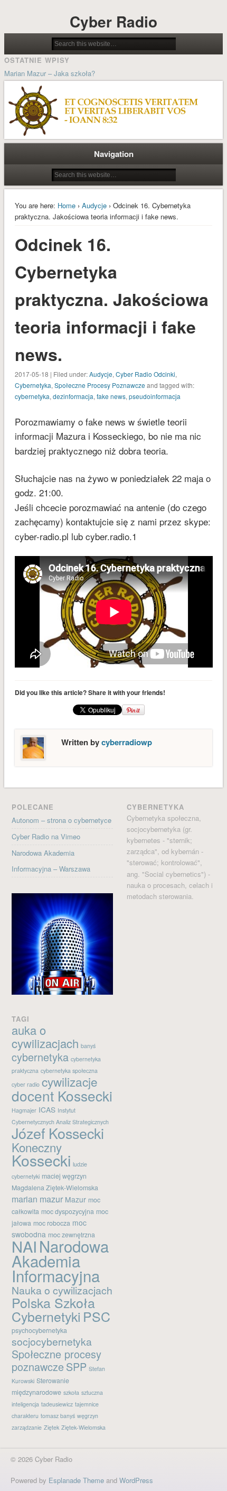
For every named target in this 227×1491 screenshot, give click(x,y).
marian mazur (37, 1199)
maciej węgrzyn (64, 1176)
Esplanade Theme (76, 1480)
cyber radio (26, 1084)
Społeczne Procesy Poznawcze (99, 385)
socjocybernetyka (52, 1341)
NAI (24, 1246)
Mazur (75, 1199)
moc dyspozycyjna (67, 1211)
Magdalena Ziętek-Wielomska (55, 1187)
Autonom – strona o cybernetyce (61, 820)
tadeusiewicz (57, 1404)
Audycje (94, 205)
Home (66, 205)
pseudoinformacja (155, 396)
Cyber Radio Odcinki (145, 373)
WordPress (136, 1480)
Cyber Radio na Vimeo (46, 836)
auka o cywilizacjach (45, 1036)
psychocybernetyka (39, 1330)
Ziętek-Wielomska (83, 1427)
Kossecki (41, 1160)
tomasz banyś (58, 1416)
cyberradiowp (126, 742)
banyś (88, 1046)
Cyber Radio (113, 21)
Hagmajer (24, 1110)
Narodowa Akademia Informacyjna (60, 1260)
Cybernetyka (33, 385)
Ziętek (51, 1427)
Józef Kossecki (58, 1133)
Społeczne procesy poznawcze (56, 1360)
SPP (76, 1366)
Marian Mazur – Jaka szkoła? (49, 73)
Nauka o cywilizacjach (62, 1290)
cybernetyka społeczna (69, 1071)
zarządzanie (27, 1427)
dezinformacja (73, 396)
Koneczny (37, 1146)
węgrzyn (87, 1416)
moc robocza (51, 1223)
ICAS (47, 1109)
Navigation (114, 154)
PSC (96, 1316)
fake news (111, 396)
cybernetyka (32, 396)
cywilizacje (70, 1081)
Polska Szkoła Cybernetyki (53, 1309)
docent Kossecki (62, 1095)
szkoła (71, 1392)
